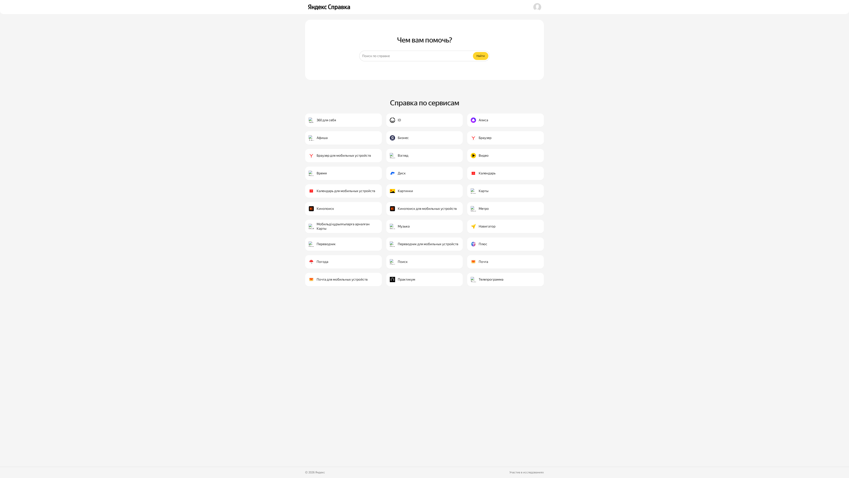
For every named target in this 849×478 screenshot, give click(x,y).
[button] (537, 7)
